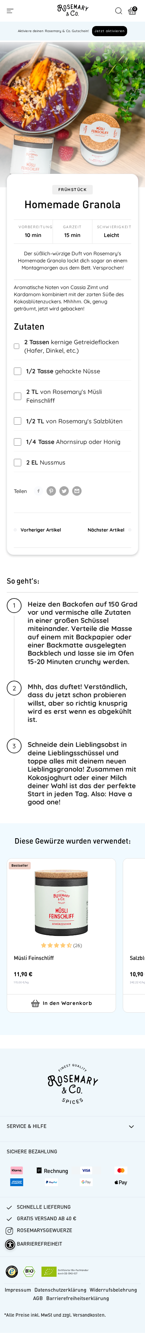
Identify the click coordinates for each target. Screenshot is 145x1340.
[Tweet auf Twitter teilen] (64, 491)
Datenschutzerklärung (60, 1290)
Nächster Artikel (106, 530)
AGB (38, 1298)
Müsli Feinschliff (34, 958)
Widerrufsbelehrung (113, 1290)
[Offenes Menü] (10, 11)
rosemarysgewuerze (44, 1230)
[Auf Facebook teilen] (38, 491)
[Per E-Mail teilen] (77, 491)
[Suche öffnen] (118, 11)
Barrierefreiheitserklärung (77, 1298)
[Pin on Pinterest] (51, 491)
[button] (57, 945)
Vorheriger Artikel (41, 530)
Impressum (18, 1290)
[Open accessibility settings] (10, 1245)
